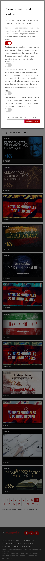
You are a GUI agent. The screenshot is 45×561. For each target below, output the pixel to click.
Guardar (35, 117)
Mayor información (17, 117)
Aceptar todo (32, 121)
